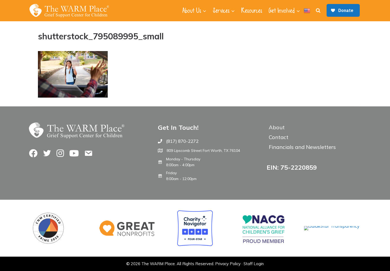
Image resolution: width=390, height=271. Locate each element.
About (277, 127)
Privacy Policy (228, 263)
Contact (278, 137)
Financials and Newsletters (302, 147)
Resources (251, 10)
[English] (307, 10)
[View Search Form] (318, 10)
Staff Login (254, 263)
